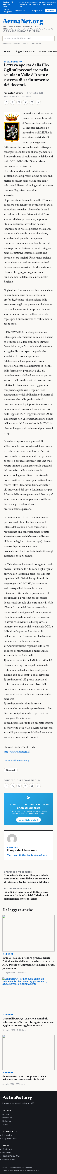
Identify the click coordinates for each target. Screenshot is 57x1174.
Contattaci (7, 1149)
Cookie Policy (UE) (11, 1156)
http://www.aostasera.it (16, 752)
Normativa (7, 1118)
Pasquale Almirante (13, 93)
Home (7, 51)
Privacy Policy (8, 1159)
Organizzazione (9, 1139)
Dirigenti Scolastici (25, 51)
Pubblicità (7, 1153)
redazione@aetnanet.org (16, 760)
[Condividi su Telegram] (25, 102)
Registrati (37, 11)
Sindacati (10, 770)
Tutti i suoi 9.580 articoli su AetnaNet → (27, 855)
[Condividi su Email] (31, 102)
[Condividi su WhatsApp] (19, 102)
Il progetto (7, 1135)
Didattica (6, 1121)
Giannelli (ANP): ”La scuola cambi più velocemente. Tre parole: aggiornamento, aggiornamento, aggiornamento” (28, 1022)
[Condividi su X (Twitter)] (12, 102)
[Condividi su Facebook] (6, 102)
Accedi (50, 11)
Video (5, 1124)
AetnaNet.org (22, 22)
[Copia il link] (38, 102)
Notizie (5, 1114)
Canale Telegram (7, 11)
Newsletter (20, 11)
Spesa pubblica (13, 62)
